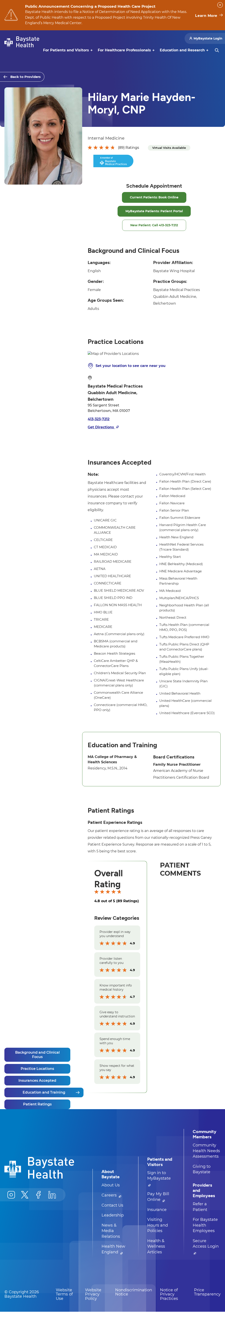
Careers (110, 1195)
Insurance (157, 1209)
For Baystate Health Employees (205, 1225)
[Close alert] (220, 5)
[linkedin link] (52, 1194)
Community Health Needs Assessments (206, 1151)
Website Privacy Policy (93, 1294)
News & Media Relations (111, 1231)
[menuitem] (66, 50)
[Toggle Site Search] (217, 50)
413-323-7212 (98, 419)
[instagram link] (11, 1194)
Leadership (113, 1215)
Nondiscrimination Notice (133, 1292)
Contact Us (112, 1205)
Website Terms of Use (64, 1294)
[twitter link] (25, 1194)
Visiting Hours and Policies (157, 1225)
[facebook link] (38, 1194)
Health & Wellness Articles (156, 1246)
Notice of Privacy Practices (169, 1294)
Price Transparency (207, 1292)
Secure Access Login (206, 1243)
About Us (111, 1185)
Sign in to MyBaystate (159, 1175)
